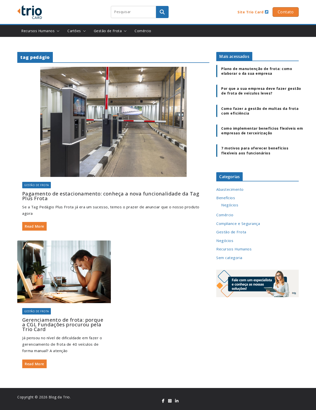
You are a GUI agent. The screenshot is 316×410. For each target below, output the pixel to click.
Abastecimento (230, 189)
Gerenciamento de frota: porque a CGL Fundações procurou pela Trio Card (62, 324)
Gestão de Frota (108, 30)
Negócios (229, 204)
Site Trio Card (251, 12)
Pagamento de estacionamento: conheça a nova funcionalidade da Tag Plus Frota (110, 196)
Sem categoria (229, 257)
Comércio (143, 30)
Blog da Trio (59, 397)
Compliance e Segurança (238, 223)
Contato (286, 12)
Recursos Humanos (38, 30)
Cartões (74, 30)
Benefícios (225, 197)
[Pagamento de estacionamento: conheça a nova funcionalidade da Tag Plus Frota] (113, 122)
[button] (57, 30)
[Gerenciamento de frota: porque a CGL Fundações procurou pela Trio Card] (64, 272)
